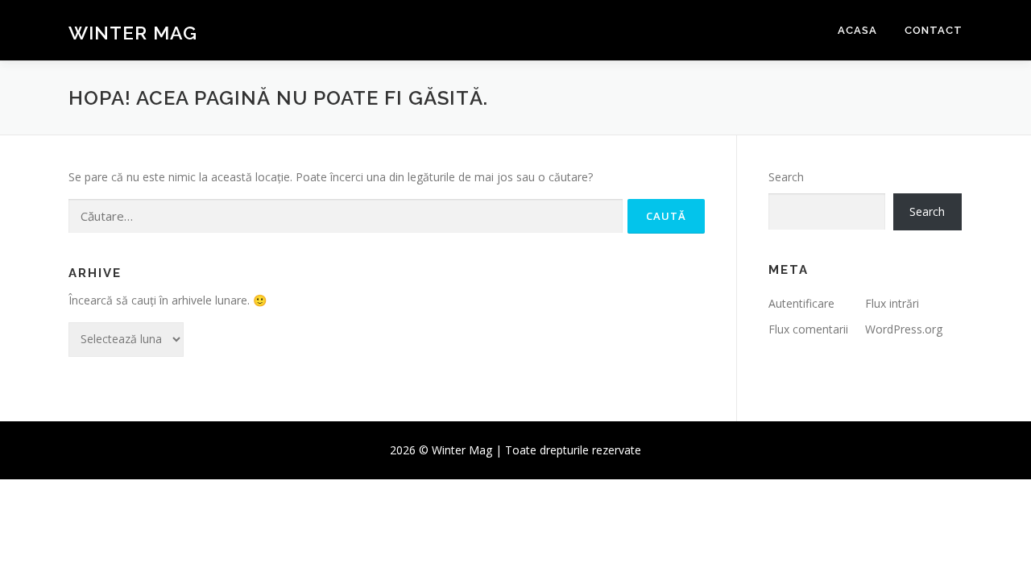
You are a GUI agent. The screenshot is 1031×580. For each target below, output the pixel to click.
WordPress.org (903, 329)
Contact (934, 30)
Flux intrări (892, 303)
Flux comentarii (808, 329)
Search (786, 176)
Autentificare (801, 303)
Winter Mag (132, 33)
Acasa (857, 30)
